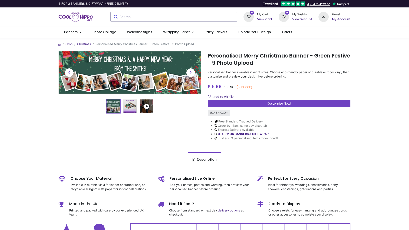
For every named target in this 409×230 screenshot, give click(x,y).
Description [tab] (206, 159)
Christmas (84, 44)
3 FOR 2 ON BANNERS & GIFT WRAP (243, 134)
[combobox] (173, 17)
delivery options (229, 210)
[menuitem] (104, 32)
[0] (248, 16)
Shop (69, 44)
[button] (69, 73)
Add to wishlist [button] (224, 97)
